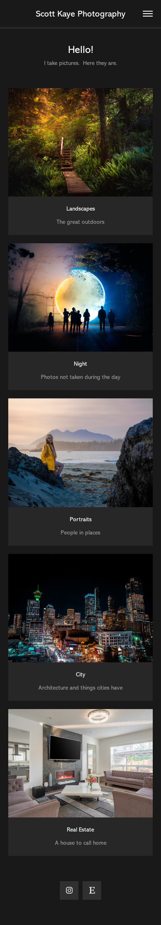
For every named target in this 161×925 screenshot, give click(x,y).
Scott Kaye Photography (80, 14)
